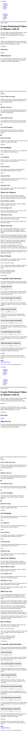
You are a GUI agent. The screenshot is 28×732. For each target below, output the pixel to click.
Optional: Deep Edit (6, 273)
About (4, 6)
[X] (3, 360)
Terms (5, 362)
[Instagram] (1, 360)
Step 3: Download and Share (8, 271)
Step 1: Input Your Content (8, 262)
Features (5, 3)
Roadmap (5, 5)
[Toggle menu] (1, 377)
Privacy (8, 362)
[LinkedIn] (2, 360)
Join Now (3, 37)
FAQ (4, 8)
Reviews (5, 7)
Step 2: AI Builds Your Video (8, 270)
